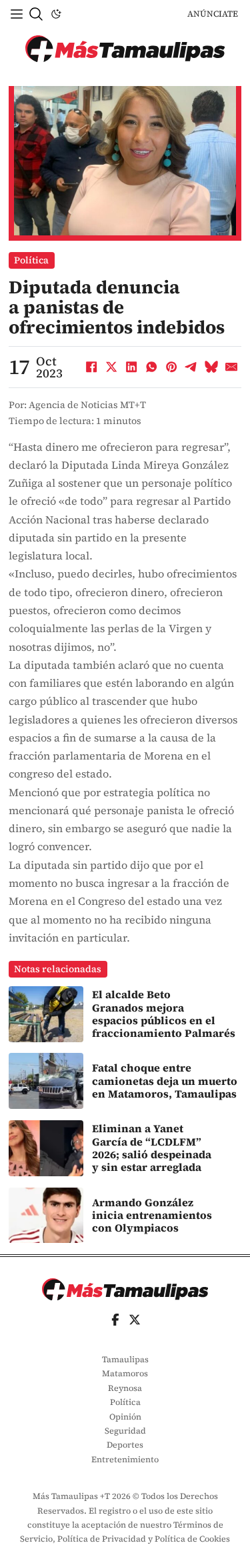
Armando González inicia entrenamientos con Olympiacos (152, 1215)
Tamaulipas (125, 1359)
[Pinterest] (171, 367)
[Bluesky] (211, 367)
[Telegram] (191, 367)
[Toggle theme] (56, 14)
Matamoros (125, 1373)
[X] (111, 367)
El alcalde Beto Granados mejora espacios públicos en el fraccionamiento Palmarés (163, 1013)
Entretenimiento (125, 1459)
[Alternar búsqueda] (36, 14)
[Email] (231, 367)
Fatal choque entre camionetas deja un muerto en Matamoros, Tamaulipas (164, 1080)
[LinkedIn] (131, 367)
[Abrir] (17, 14)
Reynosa (125, 1388)
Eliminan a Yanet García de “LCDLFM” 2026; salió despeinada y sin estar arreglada (151, 1147)
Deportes (125, 1444)
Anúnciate (212, 13)
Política (31, 260)
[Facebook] (91, 367)
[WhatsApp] (151, 367)
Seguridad (125, 1430)
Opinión (125, 1416)
